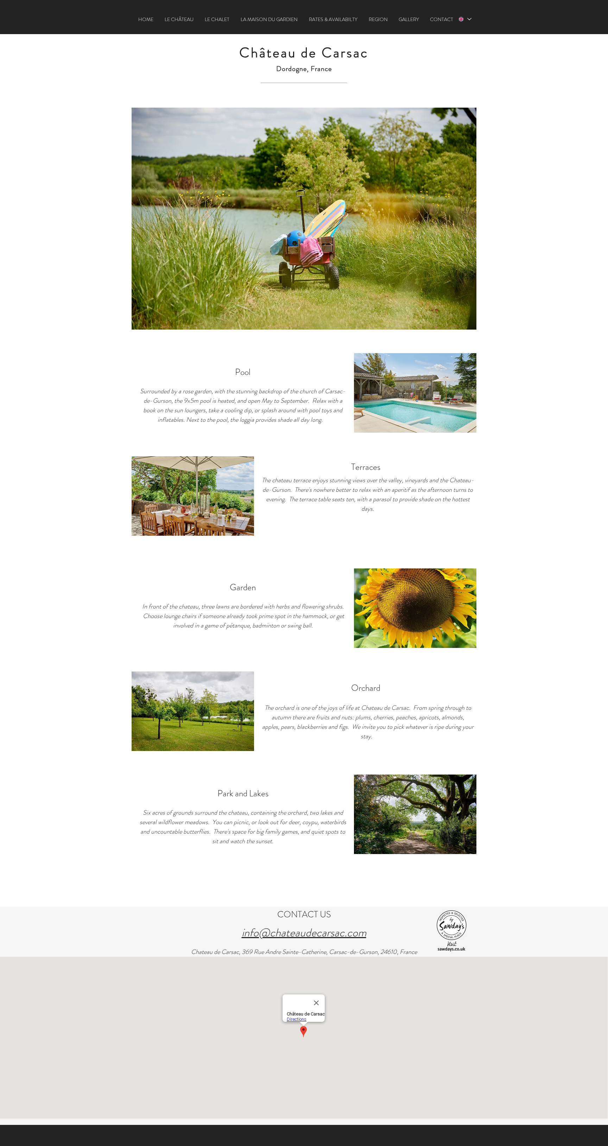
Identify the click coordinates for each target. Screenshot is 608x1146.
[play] (461, 426)
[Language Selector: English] (464, 19)
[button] (179, 19)
